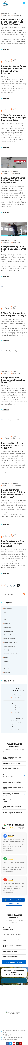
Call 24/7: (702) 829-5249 (17, 962)
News (5, 650)
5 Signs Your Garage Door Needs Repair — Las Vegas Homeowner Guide (13, 117)
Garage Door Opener (9, 642)
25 (5, 616)
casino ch (7, 627)
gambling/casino (9, 638)
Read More (5, 49)
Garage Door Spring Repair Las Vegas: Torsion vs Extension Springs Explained (13, 69)
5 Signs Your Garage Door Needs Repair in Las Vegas (13, 314)
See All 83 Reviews (14, 903)
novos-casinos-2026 (10, 653)
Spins (5, 668)
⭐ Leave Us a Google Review (13, 900)
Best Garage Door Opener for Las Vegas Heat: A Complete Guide (13, 180)
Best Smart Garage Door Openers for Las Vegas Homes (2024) (12, 543)
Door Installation (9, 631)
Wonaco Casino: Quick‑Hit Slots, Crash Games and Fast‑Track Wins (17, 692)
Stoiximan (7, 672)
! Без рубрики (8, 608)
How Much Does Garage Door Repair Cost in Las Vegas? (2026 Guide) (12, 21)
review (6, 665)
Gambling (7, 635)
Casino (6, 623)
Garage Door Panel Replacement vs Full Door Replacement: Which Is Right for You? (13, 493)
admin (16, 13)
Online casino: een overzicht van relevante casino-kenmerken (16, 707)
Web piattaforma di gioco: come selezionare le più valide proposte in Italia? (17, 723)
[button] (24, 3)
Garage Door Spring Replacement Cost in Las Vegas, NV (13, 379)
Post (5, 657)
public (6, 661)
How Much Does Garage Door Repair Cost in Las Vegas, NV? (12, 445)
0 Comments (17, 15)
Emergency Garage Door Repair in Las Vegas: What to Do (13, 248)
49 (5, 619)
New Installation (8, 646)
